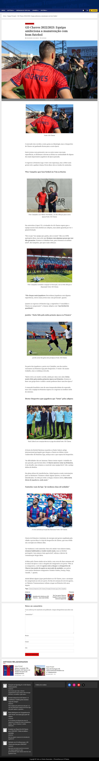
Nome (27, 635)
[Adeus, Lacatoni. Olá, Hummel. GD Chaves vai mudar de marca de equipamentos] (8, 670)
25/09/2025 (50, 674)
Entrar (94, 10)
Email (27, 642)
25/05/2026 (18, 675)
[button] (87, 10)
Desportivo (36, 588)
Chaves (30, 588)
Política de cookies (41, 685)
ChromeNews (57, 759)
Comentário (29, 614)
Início (3, 10)
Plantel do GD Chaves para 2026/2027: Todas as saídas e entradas (18, 731)
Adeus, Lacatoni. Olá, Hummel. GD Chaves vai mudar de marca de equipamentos (22, 670)
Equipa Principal (29, 23)
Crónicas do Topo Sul (23, 10)
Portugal (48, 588)
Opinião (34, 10)
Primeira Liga (54, 588)
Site (26, 648)
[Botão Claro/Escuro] (84, 10)
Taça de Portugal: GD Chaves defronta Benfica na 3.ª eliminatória (55, 670)
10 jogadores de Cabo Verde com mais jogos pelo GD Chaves (19, 714)
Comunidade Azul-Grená (32, 38)
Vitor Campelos (62, 588)
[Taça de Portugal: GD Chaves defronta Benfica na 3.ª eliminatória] (40, 670)
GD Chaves (42, 588)
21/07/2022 (43, 38)
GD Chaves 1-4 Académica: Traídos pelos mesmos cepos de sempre (18, 700)
